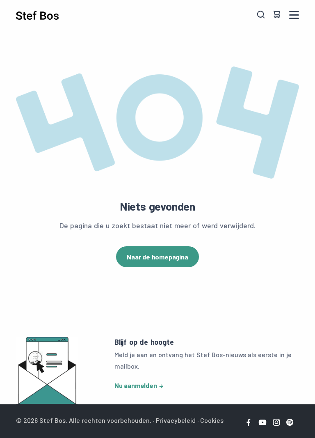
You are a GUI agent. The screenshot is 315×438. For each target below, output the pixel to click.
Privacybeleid (176, 420)
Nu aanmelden (135, 385)
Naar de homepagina (157, 257)
